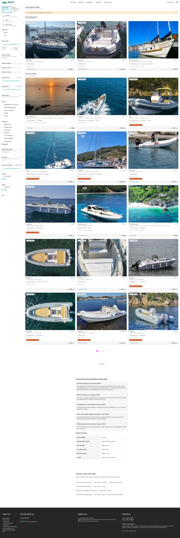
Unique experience (9, 110)
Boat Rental (30, 8)
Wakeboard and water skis (11, 104)
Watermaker (7, 130)
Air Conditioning (8, 135)
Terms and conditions (8, 523)
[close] (176, 13)
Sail (5, 35)
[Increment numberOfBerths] (20, 72)
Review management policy (9, 530)
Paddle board (7, 141)
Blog (4, 531)
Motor (5, 32)
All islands (7, 187)
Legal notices (6, 524)
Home (26, 8)
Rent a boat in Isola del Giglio (84, 494)
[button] (50, 57)
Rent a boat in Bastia (99, 494)
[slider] (3, 44)
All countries (7, 176)
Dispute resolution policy (8, 528)
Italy (34, 8)
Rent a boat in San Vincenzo (84, 486)
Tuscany (37, 8)
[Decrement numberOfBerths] (14, 72)
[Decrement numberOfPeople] (14, 63)
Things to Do (81, 2)
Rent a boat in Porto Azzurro (84, 482)
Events (6, 116)
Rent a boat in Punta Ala (115, 482)
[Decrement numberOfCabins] (14, 67)
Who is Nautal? (6, 518)
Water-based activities (10, 107)
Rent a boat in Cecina (105, 490)
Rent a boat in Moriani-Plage (115, 494)
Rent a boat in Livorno (100, 486)
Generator (6, 133)
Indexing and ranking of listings (10, 526)
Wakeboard (7, 124)
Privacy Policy (6, 519)
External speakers (9, 138)
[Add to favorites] (73, 23)
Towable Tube (8, 127)
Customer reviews (24, 518)
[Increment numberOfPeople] (20, 63)
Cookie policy (6, 521)
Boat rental (73, 2)
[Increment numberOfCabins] (20, 67)
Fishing (6, 113)
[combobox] (13, 17)
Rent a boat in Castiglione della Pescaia (87, 490)
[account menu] (177, 2)
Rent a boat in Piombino (100, 482)
